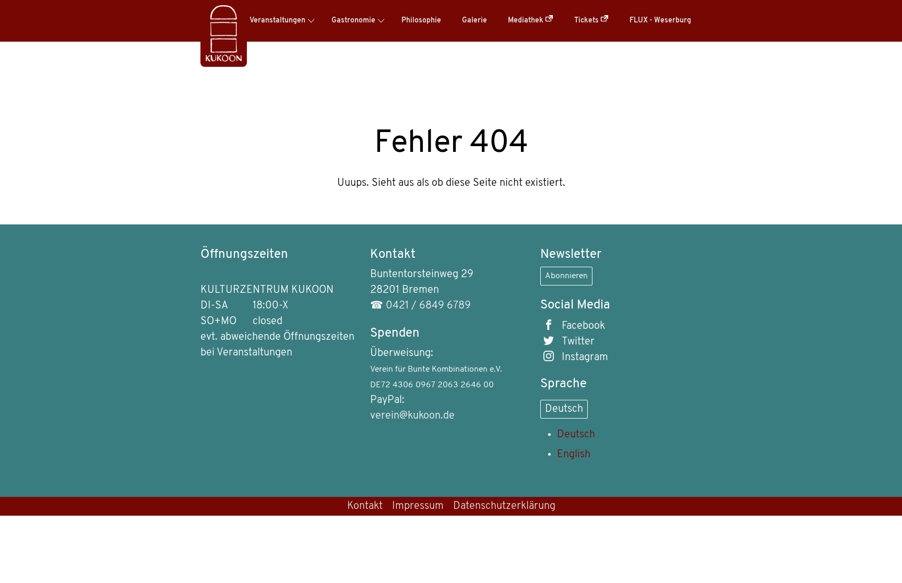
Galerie (474, 21)
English (573, 454)
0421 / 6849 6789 (428, 306)
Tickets (587, 21)
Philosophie (421, 21)
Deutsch (564, 409)
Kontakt (365, 506)
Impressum (418, 506)
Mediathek (526, 21)
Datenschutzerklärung (504, 506)
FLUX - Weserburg (660, 21)
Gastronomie (353, 21)
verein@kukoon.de (412, 416)
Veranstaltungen (277, 21)
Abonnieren (566, 276)
